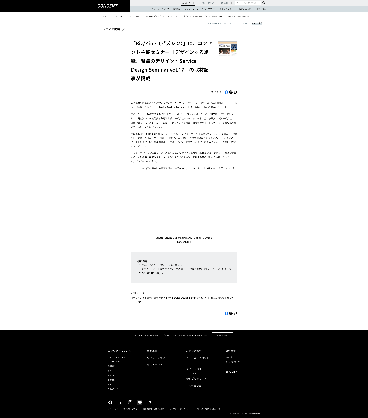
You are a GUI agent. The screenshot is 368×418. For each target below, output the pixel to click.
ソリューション (191, 9)
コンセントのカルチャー (117, 362)
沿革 (109, 371)
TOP (104, 16)
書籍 (109, 384)
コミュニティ (113, 389)
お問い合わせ (245, 9)
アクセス (111, 375)
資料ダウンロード (227, 9)
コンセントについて (160, 9)
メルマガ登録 (260, 9)
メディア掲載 (134, 16)
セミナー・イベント (241, 23)
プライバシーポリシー (130, 409)
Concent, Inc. (184, 242)
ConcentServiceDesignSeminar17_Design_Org (181, 238)
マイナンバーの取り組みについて (207, 409)
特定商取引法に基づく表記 (153, 409)
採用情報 (230, 350)
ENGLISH (231, 371)
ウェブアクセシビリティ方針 (179, 409)
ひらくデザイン (209, 9)
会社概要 (111, 366)
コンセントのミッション (117, 357)
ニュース (227, 23)
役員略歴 (111, 380)
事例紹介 (177, 9)
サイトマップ (113, 409)
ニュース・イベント (118, 16)
